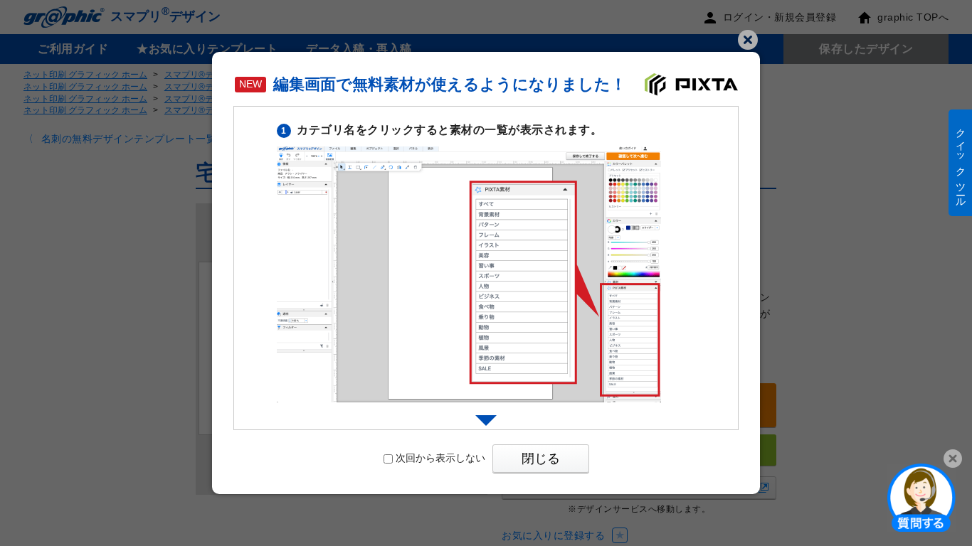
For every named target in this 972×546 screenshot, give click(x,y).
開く (921, 497)
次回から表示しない (440, 458)
